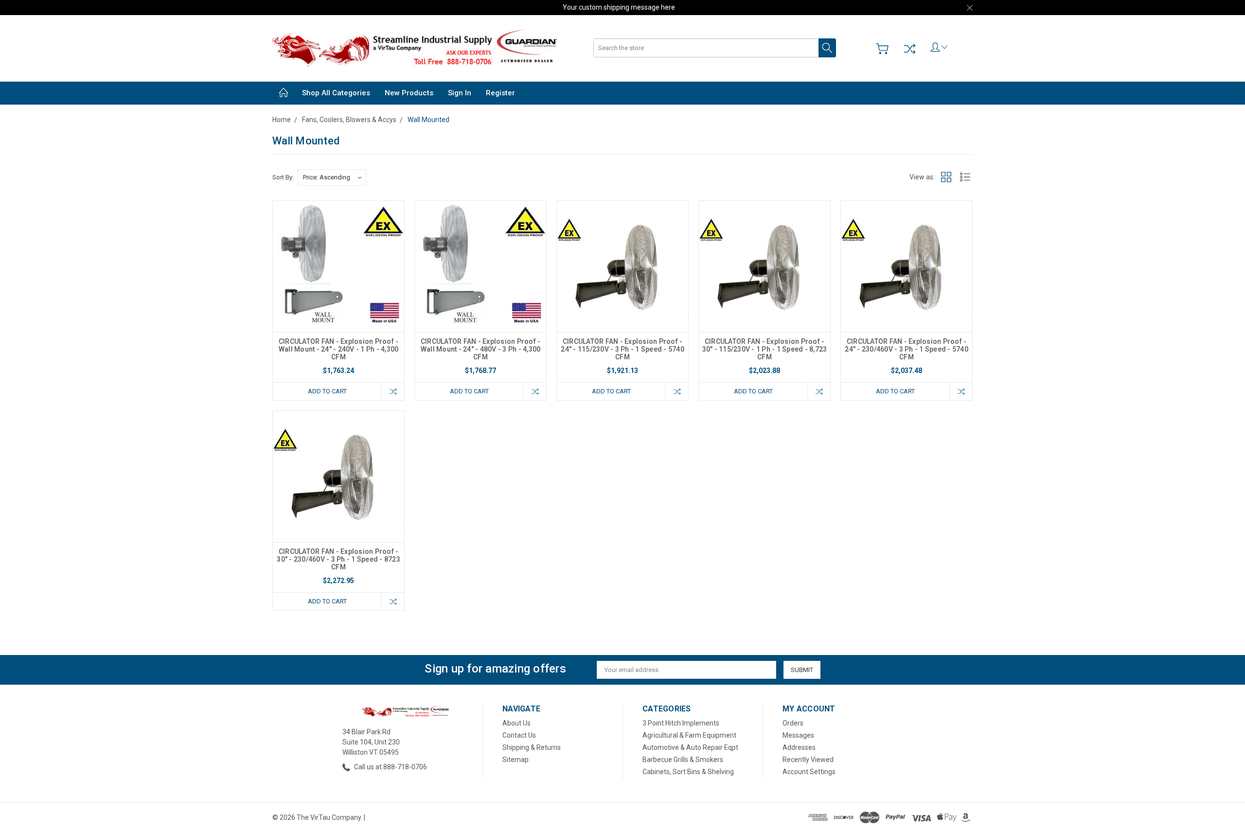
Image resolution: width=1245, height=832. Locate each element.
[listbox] (332, 177)
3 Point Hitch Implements (680, 723)
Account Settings (809, 772)
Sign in (459, 93)
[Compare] (909, 48)
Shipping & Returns (531, 747)
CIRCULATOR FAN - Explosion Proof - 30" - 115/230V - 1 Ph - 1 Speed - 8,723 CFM (764, 349)
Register (500, 93)
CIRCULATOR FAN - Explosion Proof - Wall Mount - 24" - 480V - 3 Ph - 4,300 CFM (481, 349)
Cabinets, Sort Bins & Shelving (688, 772)
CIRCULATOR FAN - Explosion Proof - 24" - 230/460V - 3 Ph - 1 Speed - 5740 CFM (906, 349)
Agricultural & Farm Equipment (689, 735)
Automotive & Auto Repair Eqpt (690, 747)
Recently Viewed (808, 759)
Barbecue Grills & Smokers (682, 759)
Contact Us (519, 735)
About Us (516, 723)
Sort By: (283, 177)
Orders (793, 723)
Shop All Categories (336, 93)
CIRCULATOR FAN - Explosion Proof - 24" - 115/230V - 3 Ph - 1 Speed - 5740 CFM (622, 349)
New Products (409, 93)
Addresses (799, 747)
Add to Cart (327, 391)
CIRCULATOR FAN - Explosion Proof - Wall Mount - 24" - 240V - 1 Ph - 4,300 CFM (339, 349)
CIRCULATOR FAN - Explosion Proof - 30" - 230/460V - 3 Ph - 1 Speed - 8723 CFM (338, 559)
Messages (798, 735)
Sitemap (515, 759)
